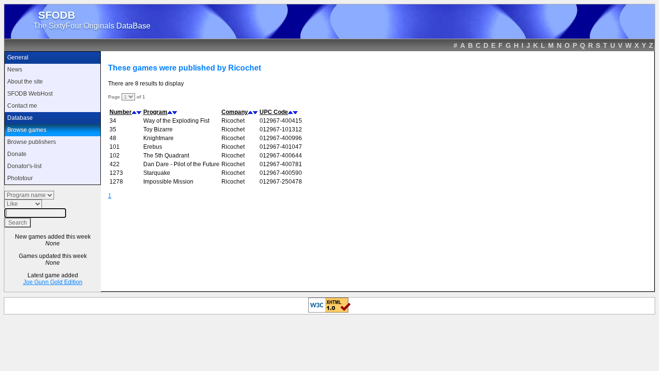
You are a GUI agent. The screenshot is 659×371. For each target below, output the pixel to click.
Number (121, 112)
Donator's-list (24, 166)
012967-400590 (281, 173)
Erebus (152, 146)
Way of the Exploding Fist (176, 120)
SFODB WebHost (30, 93)
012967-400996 (281, 138)
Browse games (26, 130)
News (14, 69)
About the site (25, 81)
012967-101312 (281, 129)
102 (115, 155)
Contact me (22, 105)
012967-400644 (281, 155)
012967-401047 (281, 146)
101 (115, 146)
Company (234, 112)
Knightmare (158, 138)
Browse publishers (31, 142)
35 (113, 129)
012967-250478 (281, 181)
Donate (17, 154)
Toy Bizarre (158, 129)
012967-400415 (281, 120)
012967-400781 (281, 164)
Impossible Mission (168, 181)
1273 (116, 173)
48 (113, 138)
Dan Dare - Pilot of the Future (181, 164)
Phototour (20, 178)
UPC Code (274, 112)
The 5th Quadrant (166, 155)
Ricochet (233, 120)
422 (115, 164)
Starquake (156, 173)
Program (155, 112)
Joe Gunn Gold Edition (52, 282)
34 (113, 120)
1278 (116, 181)
